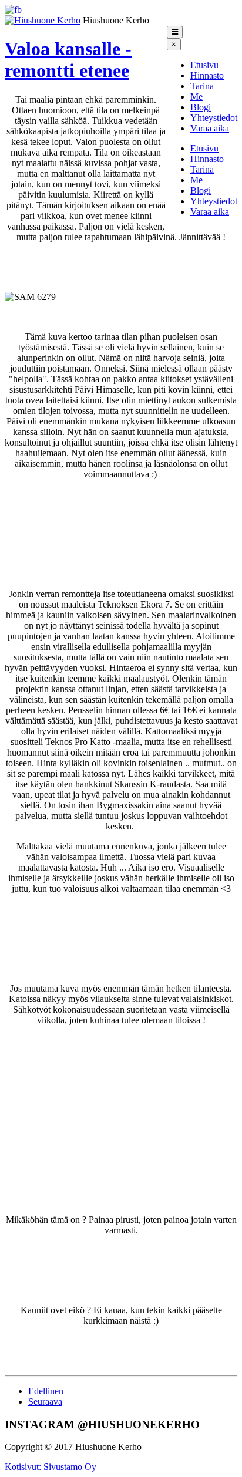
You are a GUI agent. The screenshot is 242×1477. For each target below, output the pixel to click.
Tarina (202, 86)
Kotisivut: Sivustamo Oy (50, 1467)
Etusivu (204, 65)
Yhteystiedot (213, 118)
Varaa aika (209, 128)
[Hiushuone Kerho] (42, 20)
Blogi (200, 107)
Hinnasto (207, 75)
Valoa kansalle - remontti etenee (68, 59)
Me (196, 97)
